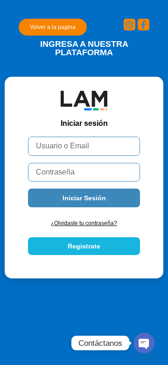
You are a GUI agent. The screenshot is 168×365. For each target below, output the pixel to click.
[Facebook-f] (143, 24)
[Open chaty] (144, 343)
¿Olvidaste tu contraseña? (84, 223)
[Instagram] (129, 24)
